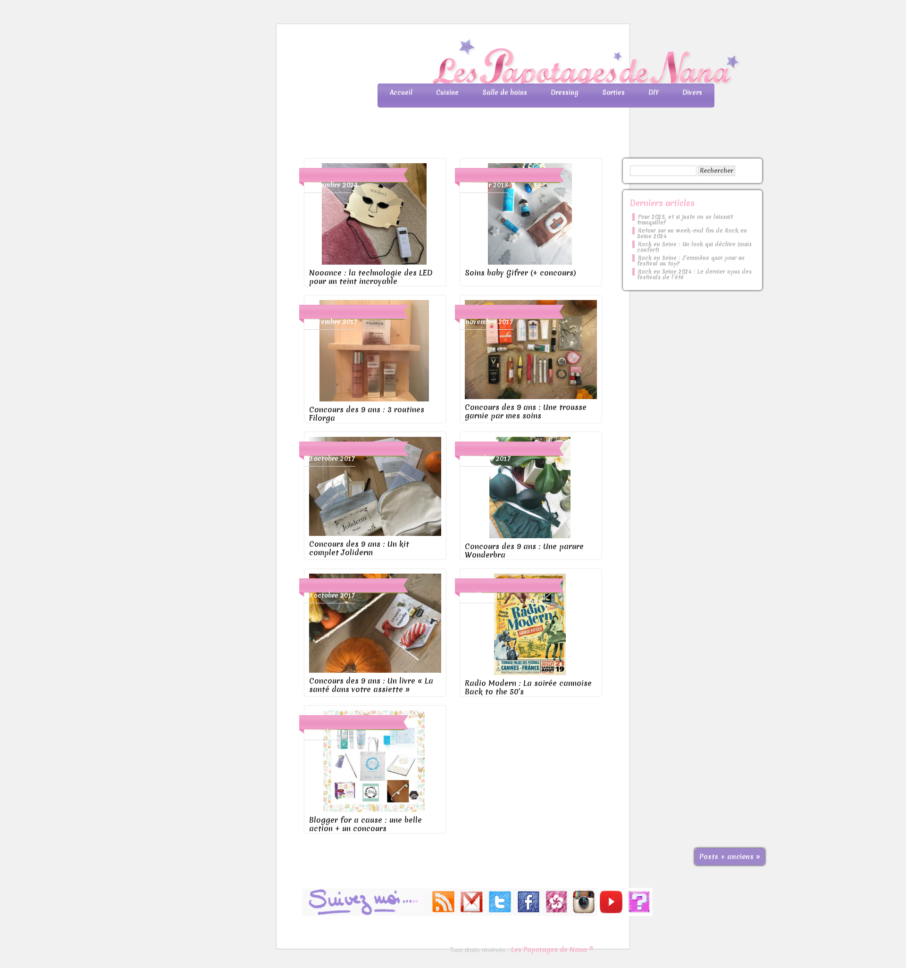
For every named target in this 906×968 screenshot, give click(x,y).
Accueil (401, 92)
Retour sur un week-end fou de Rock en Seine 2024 (692, 233)
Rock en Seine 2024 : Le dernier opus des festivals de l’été (694, 274)
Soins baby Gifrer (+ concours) (520, 272)
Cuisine (447, 92)
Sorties (613, 92)
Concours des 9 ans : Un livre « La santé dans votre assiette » (371, 685)
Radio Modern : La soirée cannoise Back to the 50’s (528, 687)
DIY (653, 92)
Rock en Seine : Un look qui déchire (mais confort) (694, 247)
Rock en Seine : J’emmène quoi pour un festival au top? (691, 260)
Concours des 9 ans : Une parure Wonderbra (524, 550)
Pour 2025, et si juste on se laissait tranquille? (685, 219)
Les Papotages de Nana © (552, 949)
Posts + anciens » (729, 856)
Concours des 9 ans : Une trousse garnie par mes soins (526, 411)
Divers (692, 92)
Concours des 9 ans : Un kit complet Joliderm (359, 548)
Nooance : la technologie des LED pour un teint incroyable (370, 276)
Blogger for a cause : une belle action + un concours (365, 824)
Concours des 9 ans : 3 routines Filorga (366, 413)
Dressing (565, 92)
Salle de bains (504, 92)
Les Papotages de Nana (515, 64)
